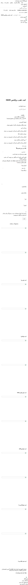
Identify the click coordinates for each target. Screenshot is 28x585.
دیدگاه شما (23, 170)
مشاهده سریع (21, 278)
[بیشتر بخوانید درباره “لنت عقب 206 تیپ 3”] (24, 559)
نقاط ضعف (23, 192)
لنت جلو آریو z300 (22, 448)
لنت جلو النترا (23, 336)
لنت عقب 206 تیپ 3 (22, 561)
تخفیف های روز (21, 12)
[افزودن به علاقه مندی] (13, 278)
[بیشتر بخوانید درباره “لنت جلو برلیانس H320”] (24, 390)
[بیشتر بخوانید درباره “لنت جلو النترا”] (24, 334)
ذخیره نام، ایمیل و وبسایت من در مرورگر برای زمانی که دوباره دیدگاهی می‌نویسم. (14, 214)
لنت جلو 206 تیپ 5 (22, 505)
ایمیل (24, 205)
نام (25, 199)
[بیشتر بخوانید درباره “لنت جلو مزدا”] (24, 278)
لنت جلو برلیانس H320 (21, 392)
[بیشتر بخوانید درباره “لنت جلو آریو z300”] (24, 446)
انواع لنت (15, 15)
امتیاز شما (23, 165)
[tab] (24, 146)
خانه (19, 15)
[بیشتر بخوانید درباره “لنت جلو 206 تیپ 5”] (24, 502)
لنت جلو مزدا (23, 280)
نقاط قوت (24, 186)
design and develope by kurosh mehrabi (17, 575)
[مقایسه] (17, 278)
